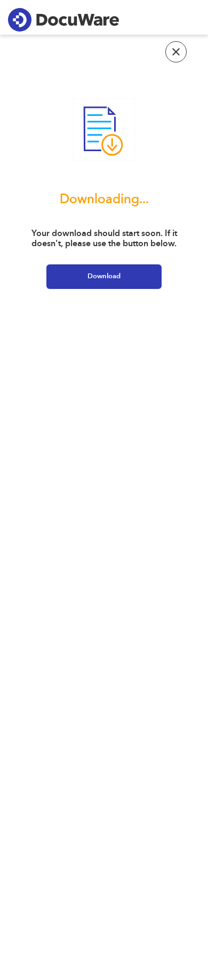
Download (104, 276)
